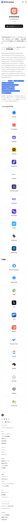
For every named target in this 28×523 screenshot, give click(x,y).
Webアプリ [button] (4, 438)
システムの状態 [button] (5, 486)
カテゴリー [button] (4, 454)
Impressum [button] (4, 519)
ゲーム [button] (3, 452)
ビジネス (14, 21)
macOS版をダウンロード (14, 26)
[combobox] (8, 422)
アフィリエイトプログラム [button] (8, 483)
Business (10, 80)
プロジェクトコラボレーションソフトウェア (10, 90)
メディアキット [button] (5, 497)
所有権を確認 (9, 49)
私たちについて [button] (5, 492)
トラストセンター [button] (6, 503)
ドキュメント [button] (5, 476)
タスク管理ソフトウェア (18, 80)
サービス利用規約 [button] (6, 515)
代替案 (3, 259)
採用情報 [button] (4, 494)
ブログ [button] (3, 481)
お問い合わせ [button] (5, 479)
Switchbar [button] (4, 440)
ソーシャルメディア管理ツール (8, 86)
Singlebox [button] (4, 443)
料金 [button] (3, 474)
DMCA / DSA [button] (5, 517)
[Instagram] (8, 419)
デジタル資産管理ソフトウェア (8, 88)
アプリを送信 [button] (5, 465)
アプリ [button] (3, 449)
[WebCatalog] (2, 415)
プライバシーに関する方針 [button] (8, 506)
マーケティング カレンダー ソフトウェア (10, 84)
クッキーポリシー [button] (6, 508)
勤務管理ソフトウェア (6, 92)
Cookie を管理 (4, 425)
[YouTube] (6, 419)
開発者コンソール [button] (6, 461)
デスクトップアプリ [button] (6, 434)
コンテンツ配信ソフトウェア (7, 82)
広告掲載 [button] (4, 467)
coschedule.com (14, 19)
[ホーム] (7, 2)
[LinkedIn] (4, 419)
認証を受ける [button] (5, 463)
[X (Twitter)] (2, 419)
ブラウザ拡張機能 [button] (6, 436)
